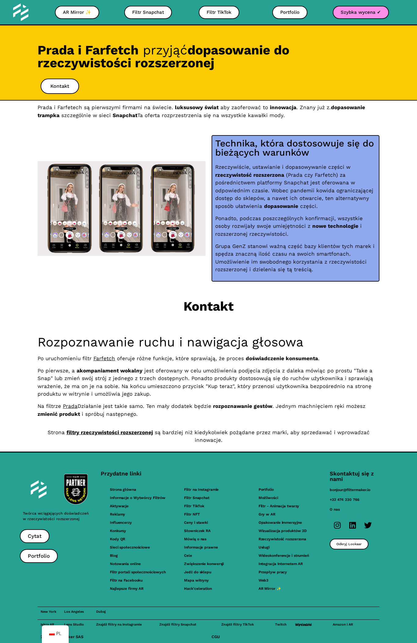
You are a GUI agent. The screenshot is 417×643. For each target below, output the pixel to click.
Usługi (264, 547)
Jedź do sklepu (197, 572)
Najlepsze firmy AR (126, 588)
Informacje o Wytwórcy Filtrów (137, 498)
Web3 (264, 580)
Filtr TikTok (194, 506)
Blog (114, 555)
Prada (70, 406)
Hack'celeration (198, 588)
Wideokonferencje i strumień (284, 555)
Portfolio (266, 489)
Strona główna (123, 489)
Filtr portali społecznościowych (138, 572)
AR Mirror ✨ (270, 588)
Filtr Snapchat (196, 498)
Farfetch (104, 358)
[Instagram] (337, 525)
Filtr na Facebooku (126, 580)
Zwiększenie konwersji (204, 564)
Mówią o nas (195, 539)
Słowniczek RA (197, 531)
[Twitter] (367, 525)
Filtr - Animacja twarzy (279, 506)
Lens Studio (74, 624)
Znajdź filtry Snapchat (177, 624)
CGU (216, 636)
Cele (188, 555)
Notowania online (125, 564)
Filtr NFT (192, 514)
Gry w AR (267, 514)
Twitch (281, 624)
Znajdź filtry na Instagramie (119, 624)
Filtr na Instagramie (201, 489)
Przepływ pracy (273, 572)
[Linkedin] (352, 525)
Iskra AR (47, 624)
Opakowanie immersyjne (280, 522)
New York (48, 612)
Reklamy (117, 514)
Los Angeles (74, 612)
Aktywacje (119, 506)
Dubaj (101, 612)
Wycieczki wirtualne (303, 625)
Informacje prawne (201, 547)
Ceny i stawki (196, 522)
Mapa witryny (196, 580)
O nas (335, 509)
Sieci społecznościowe (130, 547)
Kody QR (117, 539)
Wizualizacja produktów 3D (283, 531)
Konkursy (118, 531)
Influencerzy (121, 522)
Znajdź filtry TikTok (237, 624)
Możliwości (268, 498)
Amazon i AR (343, 624)
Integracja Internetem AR (281, 564)
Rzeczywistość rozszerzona (282, 539)
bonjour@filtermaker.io (350, 490)
